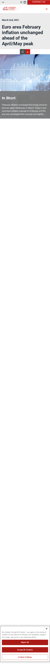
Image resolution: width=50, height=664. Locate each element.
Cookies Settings (25, 657)
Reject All (25, 642)
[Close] (46, 628)
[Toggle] (46, 9)
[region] (25, 644)
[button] (21, 2)
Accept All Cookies (25, 650)
